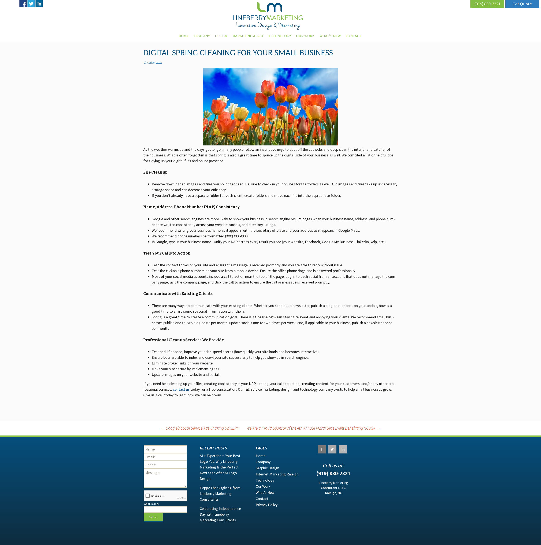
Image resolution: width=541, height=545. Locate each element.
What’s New (330, 35)
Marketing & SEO (247, 35)
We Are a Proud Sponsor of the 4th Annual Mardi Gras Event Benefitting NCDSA (313, 428)
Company (202, 35)
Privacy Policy (266, 504)
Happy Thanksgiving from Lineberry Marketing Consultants (220, 493)
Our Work (305, 35)
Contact (262, 498)
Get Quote (522, 4)
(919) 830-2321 (487, 4)
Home (184, 35)
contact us (181, 389)
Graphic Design (267, 468)
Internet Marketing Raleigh (277, 474)
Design (221, 35)
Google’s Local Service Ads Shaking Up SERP (200, 428)
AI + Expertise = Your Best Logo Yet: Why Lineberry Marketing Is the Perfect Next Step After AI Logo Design (220, 467)
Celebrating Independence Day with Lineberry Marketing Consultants (220, 514)
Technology (279, 35)
